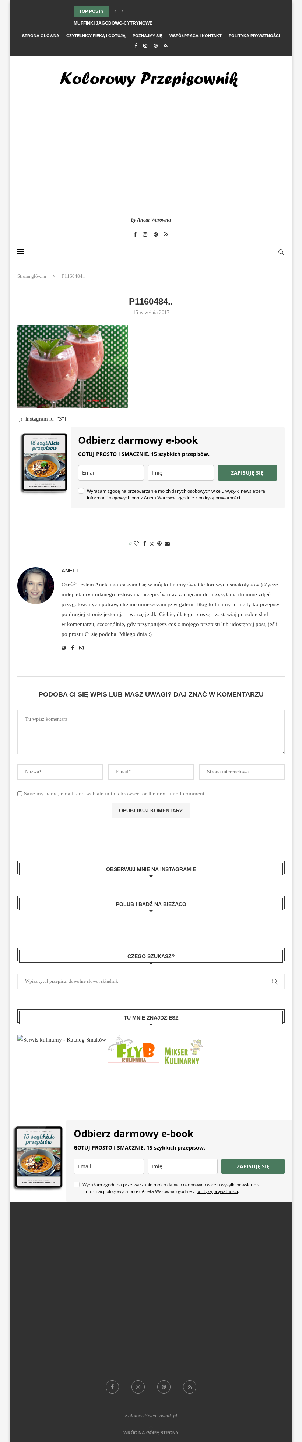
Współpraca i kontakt (195, 35)
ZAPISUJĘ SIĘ (247, 472)
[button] (115, 11)
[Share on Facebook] (144, 544)
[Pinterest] (156, 46)
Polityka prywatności (254, 35)
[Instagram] (145, 46)
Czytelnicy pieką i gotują (96, 35)
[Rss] (166, 46)
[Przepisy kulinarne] (183, 1040)
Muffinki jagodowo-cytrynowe (113, 23)
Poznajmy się (147, 35)
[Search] (281, 252)
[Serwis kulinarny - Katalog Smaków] (61, 1040)
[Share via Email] (167, 544)
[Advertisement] (151, 158)
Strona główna (40, 35)
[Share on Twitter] (151, 544)
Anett (70, 570)
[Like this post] (136, 544)
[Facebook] (135, 46)
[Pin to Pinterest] (159, 544)
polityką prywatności (219, 498)
